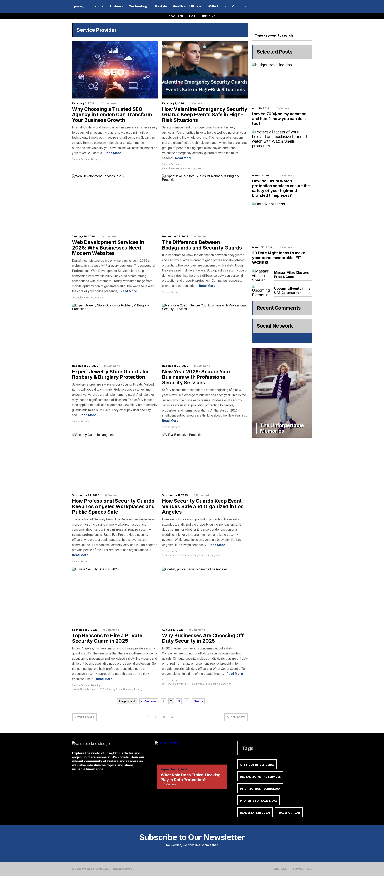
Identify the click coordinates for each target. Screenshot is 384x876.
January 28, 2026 (83, 236)
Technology (97, 159)
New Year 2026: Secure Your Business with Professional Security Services (196, 377)
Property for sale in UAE (258, 800)
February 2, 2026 (83, 103)
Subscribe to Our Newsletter (192, 837)
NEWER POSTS (84, 717)
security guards (212, 555)
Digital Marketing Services (260, 776)
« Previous (148, 701)
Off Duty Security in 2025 (175, 684)
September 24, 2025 (85, 495)
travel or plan (288, 812)
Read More (112, 153)
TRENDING (208, 16)
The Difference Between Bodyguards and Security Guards (202, 245)
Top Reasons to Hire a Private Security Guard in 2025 (107, 638)
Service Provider (81, 159)
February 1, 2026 (173, 103)
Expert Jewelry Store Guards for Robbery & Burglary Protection (110, 374)
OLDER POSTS (236, 717)
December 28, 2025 (175, 236)
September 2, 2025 (84, 629)
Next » (198, 701)
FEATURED (176, 16)
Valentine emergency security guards (183, 168)
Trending (96, 685)
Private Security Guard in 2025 (88, 689)
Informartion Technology (260, 788)
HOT (192, 16)
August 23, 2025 (172, 629)
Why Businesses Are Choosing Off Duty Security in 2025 (203, 638)
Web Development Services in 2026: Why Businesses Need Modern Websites (108, 247)
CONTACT (279, 869)
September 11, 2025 (175, 495)
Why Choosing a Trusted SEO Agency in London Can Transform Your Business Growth (112, 114)
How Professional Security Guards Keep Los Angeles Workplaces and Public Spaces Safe (113, 506)
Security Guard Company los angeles (182, 555)
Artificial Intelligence (257, 764)
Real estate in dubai (255, 812)
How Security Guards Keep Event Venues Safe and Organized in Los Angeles (202, 506)
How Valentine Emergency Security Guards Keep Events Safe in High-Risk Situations (204, 114)
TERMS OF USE (302, 869)
